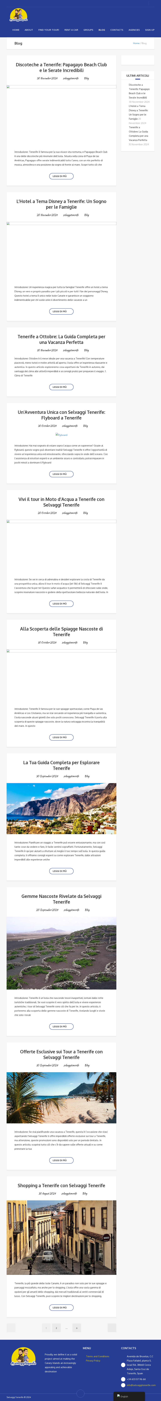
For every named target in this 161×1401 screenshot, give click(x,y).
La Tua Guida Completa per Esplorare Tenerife (61, 765)
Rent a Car (71, 29)
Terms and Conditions (97, 1356)
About (29, 29)
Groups (88, 29)
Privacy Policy (93, 1360)
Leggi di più (60, 176)
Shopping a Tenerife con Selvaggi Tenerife (61, 1185)
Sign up (149, 29)
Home (15, 29)
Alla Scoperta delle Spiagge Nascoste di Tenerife (61, 631)
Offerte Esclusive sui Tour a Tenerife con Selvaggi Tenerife (61, 1054)
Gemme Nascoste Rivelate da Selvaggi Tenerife (61, 899)
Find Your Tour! (48, 29)
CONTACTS (116, 29)
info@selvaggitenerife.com (141, 1385)
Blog (102, 29)
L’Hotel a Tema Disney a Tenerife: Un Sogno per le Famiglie (61, 204)
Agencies (134, 29)
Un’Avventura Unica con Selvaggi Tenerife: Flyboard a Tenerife (61, 415)
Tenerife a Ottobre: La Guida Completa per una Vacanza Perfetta (61, 339)
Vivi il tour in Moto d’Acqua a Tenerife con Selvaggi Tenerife (61, 502)
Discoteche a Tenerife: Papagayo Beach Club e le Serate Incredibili (61, 67)
